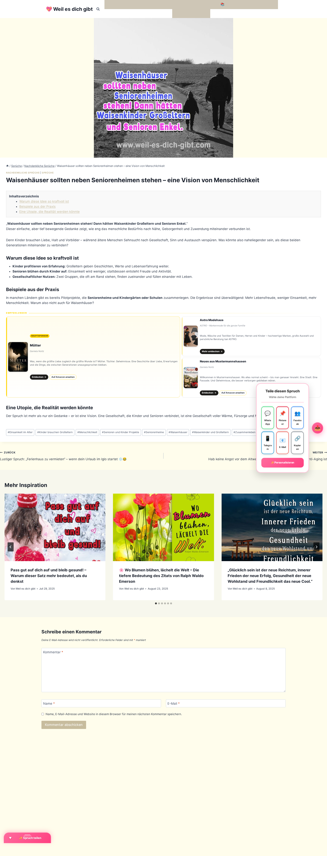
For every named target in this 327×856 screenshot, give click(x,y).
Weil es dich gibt (25, 588)
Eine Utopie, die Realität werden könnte (49, 212)
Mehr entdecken (212, 351)
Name (49, 703)
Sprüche (48, 172)
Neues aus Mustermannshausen (223, 361)
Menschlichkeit (87, 432)
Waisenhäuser (178, 432)
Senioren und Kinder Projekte (120, 432)
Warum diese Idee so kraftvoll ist (44, 201)
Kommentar (53, 652)
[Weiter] (316, 546)
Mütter (35, 345)
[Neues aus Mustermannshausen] (251, 377)
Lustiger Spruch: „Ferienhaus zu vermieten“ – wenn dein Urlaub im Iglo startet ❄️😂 (63, 456)
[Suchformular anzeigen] (98, 9)
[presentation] (55, 527)
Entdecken (39, 377)
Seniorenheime (154, 432)
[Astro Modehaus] (251, 336)
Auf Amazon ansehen (63, 377)
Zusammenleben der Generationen (255, 432)
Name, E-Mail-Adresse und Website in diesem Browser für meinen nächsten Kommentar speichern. (114, 714)
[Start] (7, 165)
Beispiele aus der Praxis (37, 206)
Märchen (180, 13)
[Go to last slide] (11, 546)
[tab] (156, 603)
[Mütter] (93, 356)
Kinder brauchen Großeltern (55, 432)
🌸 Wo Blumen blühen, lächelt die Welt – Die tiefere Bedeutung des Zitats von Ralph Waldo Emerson (161, 576)
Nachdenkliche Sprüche (23, 172)
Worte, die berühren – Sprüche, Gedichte (137, 4)
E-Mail (173, 703)
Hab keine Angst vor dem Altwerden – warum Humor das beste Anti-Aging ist (267, 456)
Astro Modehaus (211, 320)
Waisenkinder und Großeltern (210, 432)
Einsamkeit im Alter (20, 432)
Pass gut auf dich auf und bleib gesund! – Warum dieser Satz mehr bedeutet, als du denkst (49, 576)
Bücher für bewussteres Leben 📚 (198, 4)
